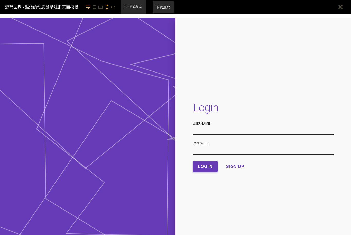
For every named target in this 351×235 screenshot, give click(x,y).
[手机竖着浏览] (108, 7)
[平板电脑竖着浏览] (95, 7)
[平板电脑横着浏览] (101, 7)
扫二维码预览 (132, 7)
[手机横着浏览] (114, 7)
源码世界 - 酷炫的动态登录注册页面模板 (41, 7)
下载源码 (163, 7)
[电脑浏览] (88, 7)
